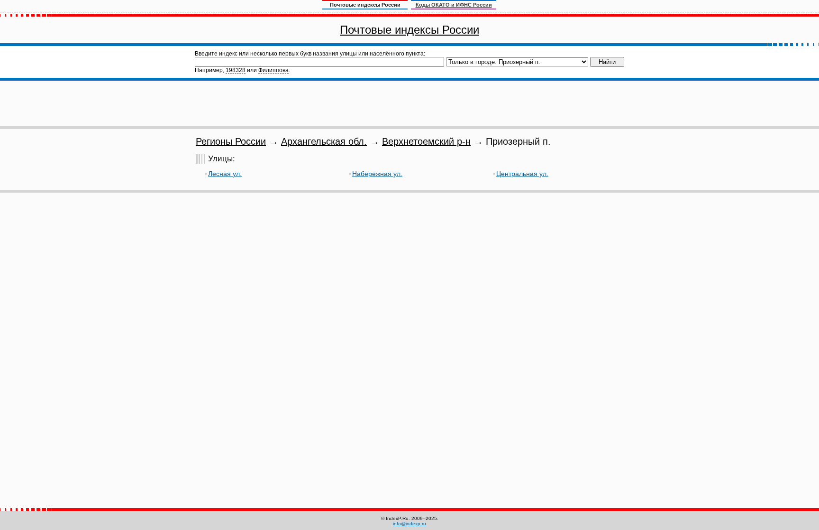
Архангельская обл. (324, 141)
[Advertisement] (409, 103)
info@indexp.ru (409, 523)
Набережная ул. (377, 173)
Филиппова (273, 70)
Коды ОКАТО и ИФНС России (454, 5)
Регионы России (231, 141)
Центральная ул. (522, 173)
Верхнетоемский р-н (426, 141)
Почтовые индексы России (409, 29)
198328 (236, 70)
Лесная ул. (225, 173)
